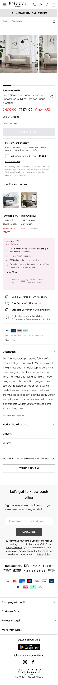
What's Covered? (12, 161)
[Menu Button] (4, 4)
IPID (43, 169)
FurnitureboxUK (11, 90)
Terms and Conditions (14, 172)
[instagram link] (25, 662)
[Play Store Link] (29, 647)
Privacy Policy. (44, 554)
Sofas (5, 21)
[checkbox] (29, 156)
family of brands (14, 547)
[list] (29, 55)
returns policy (44, 319)
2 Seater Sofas (17, 21)
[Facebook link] (33, 662)
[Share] (54, 21)
